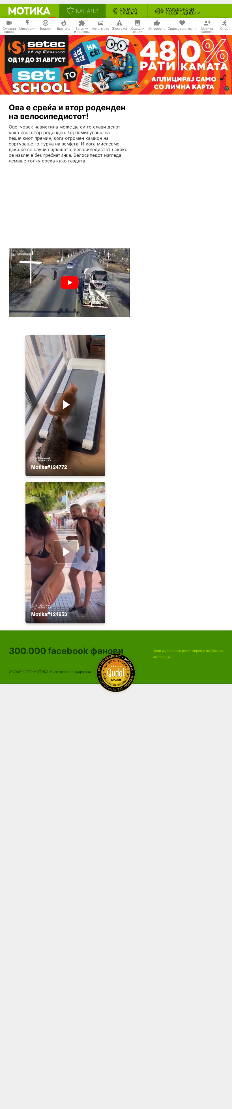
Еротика (63, 29)
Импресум (161, 657)
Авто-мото (100, 29)
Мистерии (27, 29)
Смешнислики (137, 30)
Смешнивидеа (9, 30)
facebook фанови (66, 650)
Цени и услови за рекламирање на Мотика (187, 651)
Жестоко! (119, 29)
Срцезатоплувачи (182, 29)
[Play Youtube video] (69, 282)
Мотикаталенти (207, 30)
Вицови (45, 29)
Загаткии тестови (82, 30)
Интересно (157, 29)
